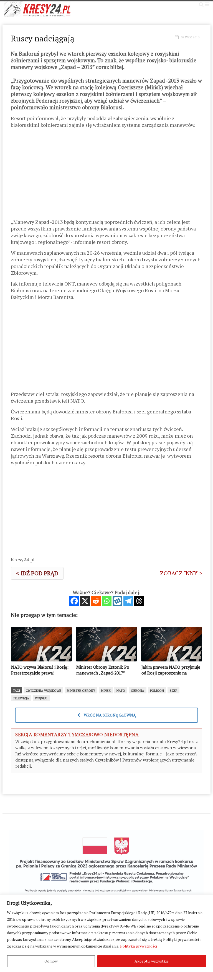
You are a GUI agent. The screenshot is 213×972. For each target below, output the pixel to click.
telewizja (21, 698)
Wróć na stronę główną (109, 715)
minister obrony (81, 691)
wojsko (41, 698)
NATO (120, 691)
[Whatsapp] (106, 601)
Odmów (51, 961)
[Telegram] (128, 601)
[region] (106, 933)
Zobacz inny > (181, 573)
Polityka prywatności (138, 946)
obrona (137, 691)
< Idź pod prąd (37, 573)
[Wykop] (117, 601)
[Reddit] (96, 601)
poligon (157, 691)
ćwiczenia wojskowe (43, 691)
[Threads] (139, 601)
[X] (85, 601)
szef (173, 691)
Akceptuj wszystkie (152, 961)
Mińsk (106, 691)
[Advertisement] (106, 175)
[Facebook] (74, 601)
